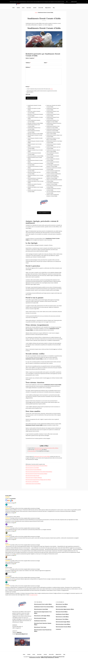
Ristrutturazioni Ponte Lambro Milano (43, 604)
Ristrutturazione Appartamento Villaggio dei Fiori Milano (38, 479)
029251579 (19, 632)
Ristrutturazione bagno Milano (63, 621)
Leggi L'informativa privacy (46, 656)
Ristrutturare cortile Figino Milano (42, 615)
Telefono (28, 62)
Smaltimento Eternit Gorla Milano (33, 483)
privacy (51, 88)
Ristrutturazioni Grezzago (40, 618)
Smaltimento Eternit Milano (62, 614)
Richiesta (28, 67)
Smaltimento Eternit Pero (40, 620)
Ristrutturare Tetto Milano (62, 619)
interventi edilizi (38, 449)
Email (45, 62)
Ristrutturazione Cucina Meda (32, 467)
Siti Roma (57, 657)
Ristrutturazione (31, 451)
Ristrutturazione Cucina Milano (63, 624)
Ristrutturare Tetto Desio (40, 627)
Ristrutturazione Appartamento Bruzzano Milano (36, 465)
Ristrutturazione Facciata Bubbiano (33, 469)
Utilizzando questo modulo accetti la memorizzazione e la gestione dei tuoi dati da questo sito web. (42, 91)
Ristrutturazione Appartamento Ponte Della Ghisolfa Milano (39, 471)
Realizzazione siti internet (34, 657)
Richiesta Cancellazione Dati (58, 656)
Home (36, 12)
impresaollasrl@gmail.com (22, 634)
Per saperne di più (33, 594)
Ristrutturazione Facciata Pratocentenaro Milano (36, 473)
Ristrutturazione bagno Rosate (32, 475)
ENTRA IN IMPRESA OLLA (44, 212)
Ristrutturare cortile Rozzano (32, 481)
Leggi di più (74, 1)
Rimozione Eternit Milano (62, 611)
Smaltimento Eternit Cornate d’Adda (42, 456)
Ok (67, 1)
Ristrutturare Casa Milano (62, 604)
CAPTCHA (28, 94)
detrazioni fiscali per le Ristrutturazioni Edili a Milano (46, 448)
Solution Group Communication (47, 657)
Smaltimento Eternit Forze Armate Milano (44, 606)
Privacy (28, 86)
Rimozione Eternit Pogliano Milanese (34, 477)
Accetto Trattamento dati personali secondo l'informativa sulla (40, 88)
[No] (86, 1)
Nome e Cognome (30, 58)
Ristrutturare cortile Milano (62, 616)
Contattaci (58, 629)
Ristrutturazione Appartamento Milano (65, 609)
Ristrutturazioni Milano (61, 606)
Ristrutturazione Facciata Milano (63, 626)
